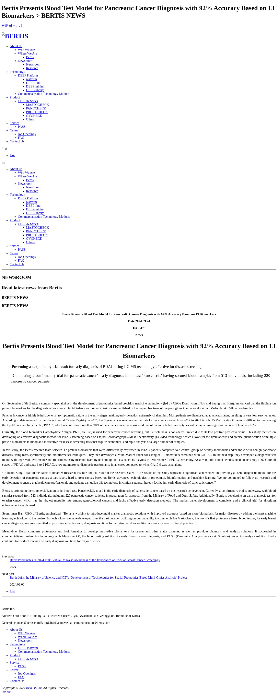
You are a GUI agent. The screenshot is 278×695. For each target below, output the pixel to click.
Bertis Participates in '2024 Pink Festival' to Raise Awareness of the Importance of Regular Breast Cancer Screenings (85, 560)
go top (6, 691)
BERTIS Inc (34, 688)
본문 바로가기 (12, 25)
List (12, 591)
